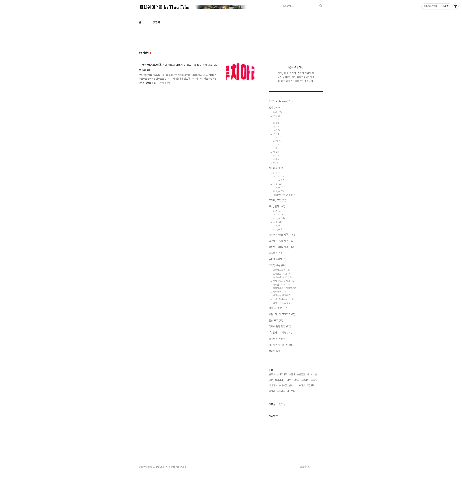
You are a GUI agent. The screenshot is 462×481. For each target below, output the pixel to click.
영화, (293, 391)
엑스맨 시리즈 (281, 284)
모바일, (272, 391)
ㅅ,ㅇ (277, 184)
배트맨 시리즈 (281, 270)
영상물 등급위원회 (308, 449)
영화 (274, 107)
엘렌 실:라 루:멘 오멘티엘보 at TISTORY (311, 394)
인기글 (282, 404)
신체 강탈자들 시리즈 (284, 281)
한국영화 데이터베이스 (310, 380)
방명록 (156, 22)
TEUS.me (305, 316)
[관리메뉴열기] (455, 6)
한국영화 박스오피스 (309, 461)
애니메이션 (277, 168)
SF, (288, 391)
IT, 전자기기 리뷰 (280, 332)
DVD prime (306, 328)
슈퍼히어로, (282, 374)
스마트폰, (283, 385)
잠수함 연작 (280, 291)
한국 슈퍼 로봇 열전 (283, 302)
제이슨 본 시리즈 (282, 295)
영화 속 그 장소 (278, 308)
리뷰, (271, 380)
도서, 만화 (277, 206)
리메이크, (273, 385)
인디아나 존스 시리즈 (284, 288)
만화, (291, 385)
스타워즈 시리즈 (282, 273)
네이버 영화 (305, 322)
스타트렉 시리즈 (282, 277)
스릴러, (292, 374)
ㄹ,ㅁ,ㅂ (279, 218)
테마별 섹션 (277, 265)
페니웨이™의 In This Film (309, 429)
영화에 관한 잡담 (280, 326)
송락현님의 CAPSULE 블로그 (310, 406)
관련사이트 (305, 466)
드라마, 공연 (277, 200)
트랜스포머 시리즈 (283, 299)
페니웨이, (279, 380)
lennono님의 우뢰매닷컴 (310, 371)
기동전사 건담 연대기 (284, 194)
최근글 (272, 404)
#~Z (277, 112)
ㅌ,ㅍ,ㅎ (278, 191)
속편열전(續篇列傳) (281, 247)
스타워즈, (281, 391)
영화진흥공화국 (307, 357)
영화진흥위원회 (307, 455)
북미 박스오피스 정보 (309, 345)
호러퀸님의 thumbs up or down (311, 441)
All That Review (281, 101)
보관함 (274, 350)
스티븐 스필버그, (292, 380)
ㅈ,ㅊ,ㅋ (278, 187)
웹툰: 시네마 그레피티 (282, 314)
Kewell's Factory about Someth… (309, 418)
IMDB (303, 334)
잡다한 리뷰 (277, 338)
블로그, (272, 374)
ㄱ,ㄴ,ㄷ (279, 176)
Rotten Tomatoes (309, 339)
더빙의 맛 (275, 253)
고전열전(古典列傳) (147, 83)
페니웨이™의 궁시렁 (281, 344)
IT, (296, 385)
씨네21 (303, 351)
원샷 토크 (276, 320)
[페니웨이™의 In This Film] (193, 7)
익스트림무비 (306, 363)
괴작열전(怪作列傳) (282, 234)
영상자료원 (305, 386)
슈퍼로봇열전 (277, 259)
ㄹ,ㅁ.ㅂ (279, 180)
